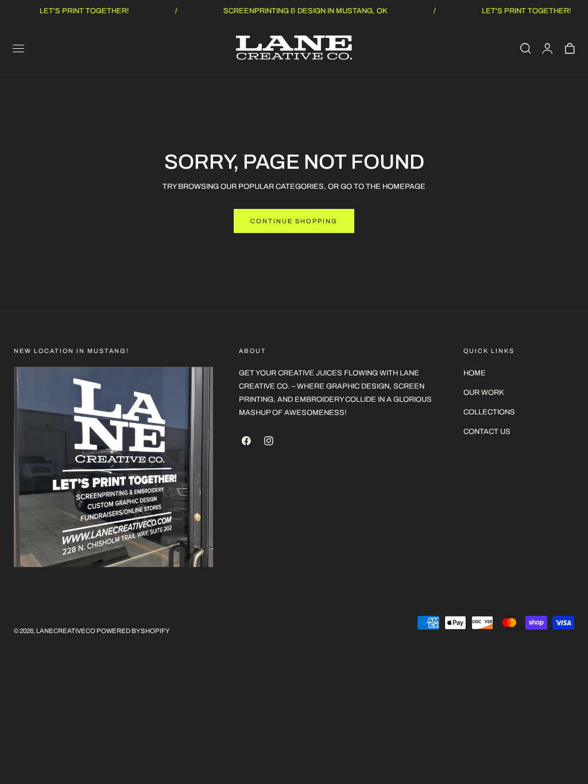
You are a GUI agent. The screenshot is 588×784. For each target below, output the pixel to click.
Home (474, 373)
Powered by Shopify (132, 630)
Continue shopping (294, 221)
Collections (489, 412)
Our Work (483, 393)
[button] (18, 48)
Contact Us (486, 432)
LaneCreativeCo (65, 630)
